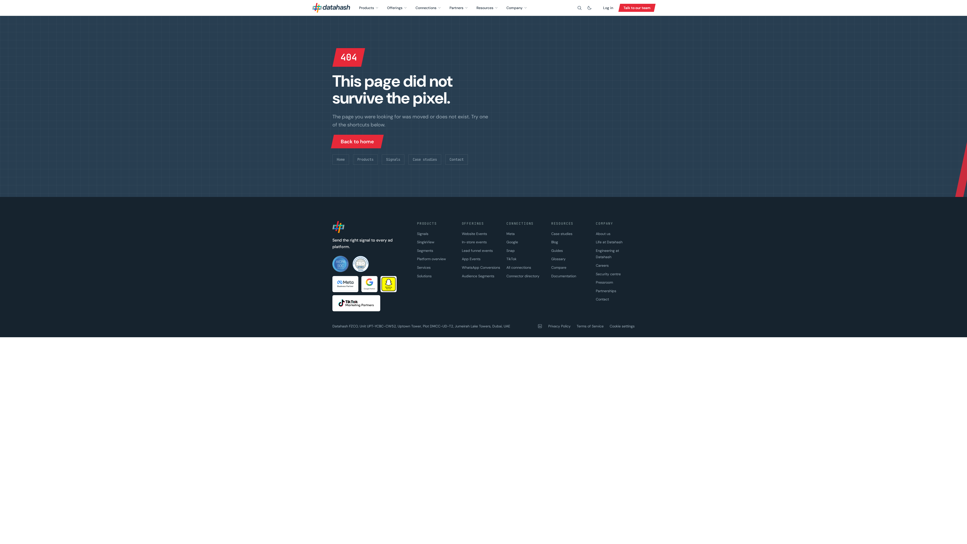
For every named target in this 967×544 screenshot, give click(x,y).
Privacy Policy (559, 326)
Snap (510, 250)
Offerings (394, 8)
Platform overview (431, 259)
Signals (393, 159)
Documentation (563, 276)
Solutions (424, 276)
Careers (602, 265)
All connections (518, 267)
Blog (554, 242)
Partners (456, 8)
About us (603, 233)
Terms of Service (590, 326)
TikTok (511, 259)
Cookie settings (622, 326)
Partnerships (606, 291)
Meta (510, 233)
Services (424, 267)
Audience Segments (478, 276)
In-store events (474, 242)
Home (341, 159)
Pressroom (604, 282)
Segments (425, 250)
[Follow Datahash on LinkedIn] (540, 326)
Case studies (425, 159)
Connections (426, 8)
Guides (557, 250)
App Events (471, 259)
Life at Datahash (609, 242)
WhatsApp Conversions (481, 267)
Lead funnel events (477, 250)
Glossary (558, 259)
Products (366, 8)
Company (514, 8)
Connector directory (522, 276)
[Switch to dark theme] (589, 7)
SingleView (425, 242)
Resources (484, 8)
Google (512, 242)
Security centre (608, 274)
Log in (608, 8)
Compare (558, 267)
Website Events (474, 233)
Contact (457, 159)
